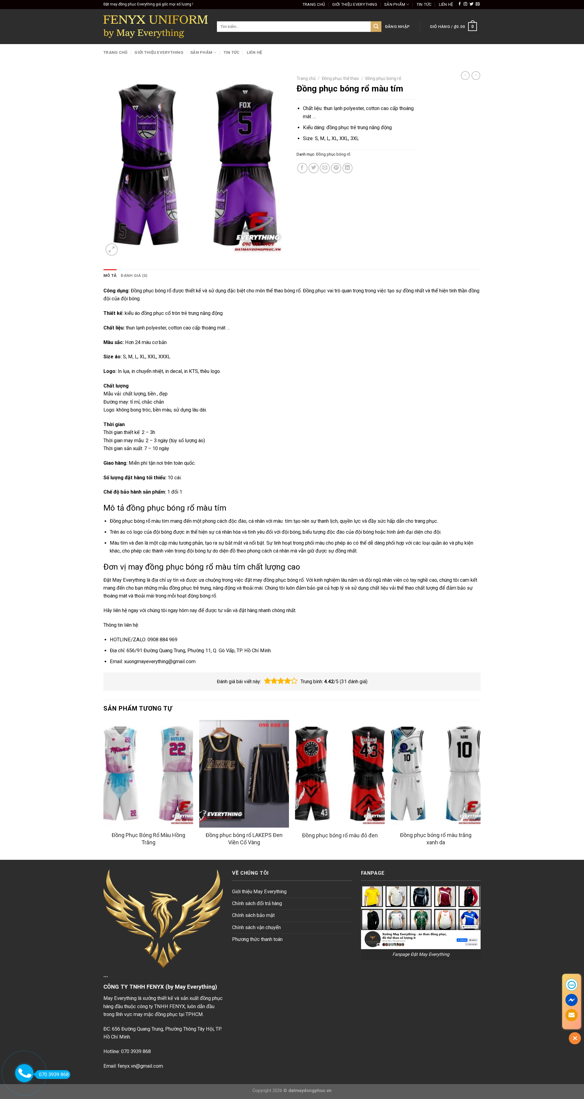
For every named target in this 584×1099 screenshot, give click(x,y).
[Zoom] (112, 249)
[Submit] (376, 26)
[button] (267, 681)
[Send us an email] (477, 4)
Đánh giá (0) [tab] (134, 275)
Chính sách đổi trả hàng (257, 903)
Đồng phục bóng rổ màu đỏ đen (340, 835)
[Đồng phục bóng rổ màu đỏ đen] (340, 774)
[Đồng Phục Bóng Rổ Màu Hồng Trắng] (148, 774)
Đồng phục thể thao (340, 78)
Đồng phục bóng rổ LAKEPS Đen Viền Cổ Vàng (244, 838)
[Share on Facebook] (302, 168)
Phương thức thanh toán (257, 939)
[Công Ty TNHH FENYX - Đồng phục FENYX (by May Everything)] (155, 26)
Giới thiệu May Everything (259, 891)
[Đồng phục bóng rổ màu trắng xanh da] (436, 774)
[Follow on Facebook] (459, 4)
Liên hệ (446, 4)
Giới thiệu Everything (354, 4)
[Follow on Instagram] (465, 4)
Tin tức (424, 4)
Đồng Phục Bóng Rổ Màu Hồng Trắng (148, 838)
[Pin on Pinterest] (336, 168)
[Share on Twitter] (313, 168)
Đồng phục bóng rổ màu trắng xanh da (435, 838)
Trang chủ (313, 4)
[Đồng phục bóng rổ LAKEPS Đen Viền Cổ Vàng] (244, 774)
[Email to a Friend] (325, 168)
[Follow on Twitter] (471, 4)
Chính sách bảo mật (253, 915)
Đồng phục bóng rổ (383, 78)
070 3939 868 (54, 1074)
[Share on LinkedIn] (347, 168)
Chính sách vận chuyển (256, 927)
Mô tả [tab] (109, 275)
